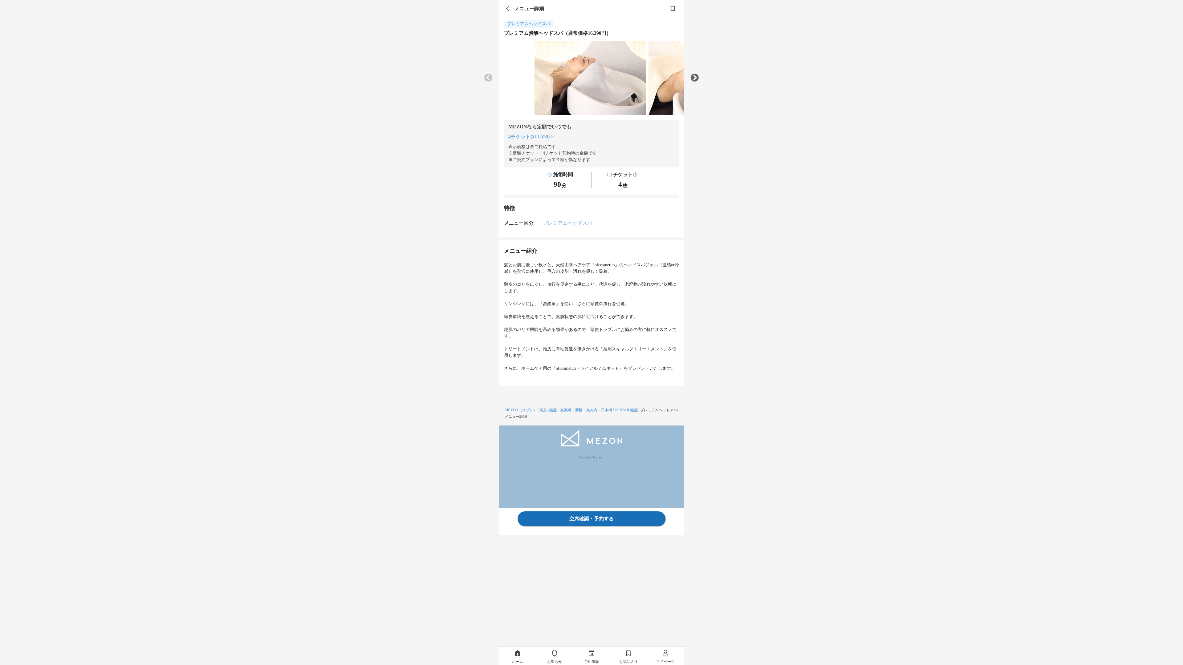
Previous (488, 78)
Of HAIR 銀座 (626, 410)
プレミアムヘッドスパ (567, 223)
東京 (543, 410)
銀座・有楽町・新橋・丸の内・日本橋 (580, 410)
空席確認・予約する (591, 518)
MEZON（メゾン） (521, 410)
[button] (635, 174)
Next (694, 78)
